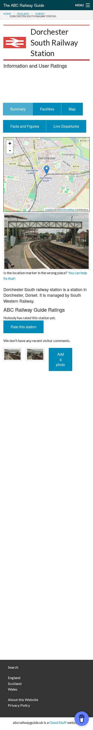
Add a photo (60, 359)
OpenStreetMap (65, 209)
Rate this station (23, 326)
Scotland (14, 683)
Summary (18, 109)
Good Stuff (58, 722)
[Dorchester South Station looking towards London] (46, 240)
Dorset (40, 13)
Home (7, 13)
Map (72, 109)
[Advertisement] (46, 87)
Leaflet (49, 209)
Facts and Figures (24, 126)
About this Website (23, 699)
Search (13, 667)
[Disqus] (46, 473)
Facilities (47, 109)
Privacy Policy (19, 705)
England (23, 13)
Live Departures (66, 126)
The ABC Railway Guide (23, 5)
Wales (12, 689)
